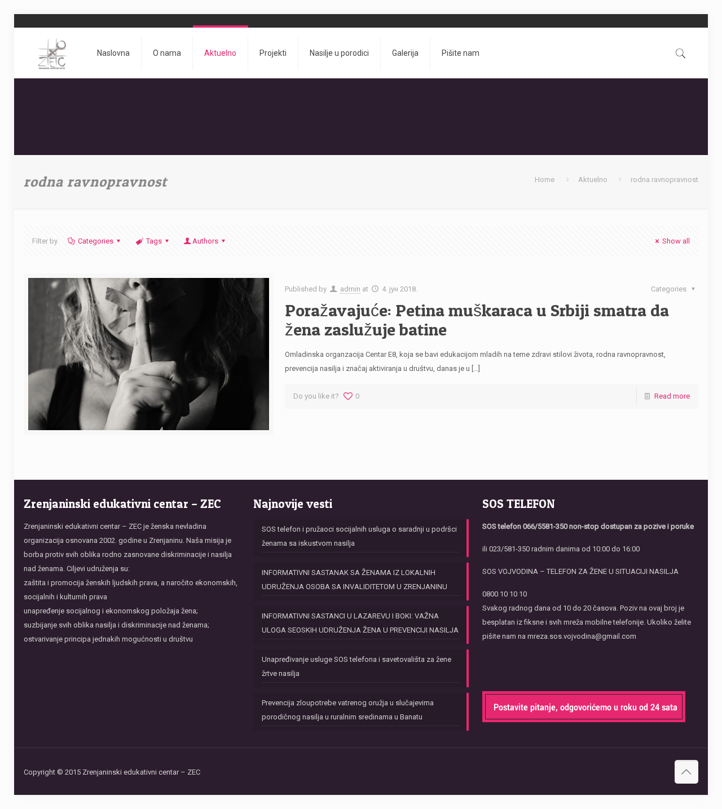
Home (544, 179)
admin (350, 289)
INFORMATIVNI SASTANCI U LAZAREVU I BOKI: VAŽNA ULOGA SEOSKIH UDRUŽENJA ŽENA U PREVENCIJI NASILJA (360, 623)
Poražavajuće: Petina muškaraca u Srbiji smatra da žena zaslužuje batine (477, 319)
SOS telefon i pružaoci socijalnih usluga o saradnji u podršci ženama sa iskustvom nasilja (359, 536)
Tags (154, 241)
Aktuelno (592, 179)
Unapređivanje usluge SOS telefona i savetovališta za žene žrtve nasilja (356, 666)
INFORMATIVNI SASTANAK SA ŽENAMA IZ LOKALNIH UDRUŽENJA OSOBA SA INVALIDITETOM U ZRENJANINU (354, 579)
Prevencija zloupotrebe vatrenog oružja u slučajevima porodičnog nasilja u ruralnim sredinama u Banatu (348, 710)
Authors (205, 241)
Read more (672, 396)
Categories (95, 241)
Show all (676, 241)
